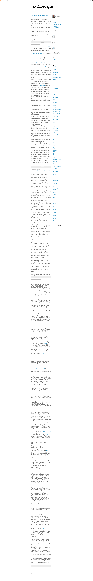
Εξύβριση (54, 118)
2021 (53, 35)
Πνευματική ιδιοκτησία (55, 168)
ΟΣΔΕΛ (53, 162)
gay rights (54, 208)
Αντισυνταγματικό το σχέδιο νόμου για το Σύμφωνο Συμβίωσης (57, 59)
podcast (53, 214)
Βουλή (53, 83)
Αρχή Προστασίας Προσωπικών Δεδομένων (57, 77)
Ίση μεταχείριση (54, 139)
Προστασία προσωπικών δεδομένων (56, 172)
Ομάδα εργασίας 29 (55, 157)
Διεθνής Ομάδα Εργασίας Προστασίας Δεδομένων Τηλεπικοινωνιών (56, 98)
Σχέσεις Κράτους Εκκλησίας (55, 191)
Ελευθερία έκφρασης (55, 115)
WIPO (53, 221)
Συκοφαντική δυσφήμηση (55, 180)
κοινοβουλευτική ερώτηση (42, 85)
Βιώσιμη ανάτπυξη (54, 82)
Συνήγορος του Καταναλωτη (55, 188)
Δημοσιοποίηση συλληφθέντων (56, 88)
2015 (53, 40)
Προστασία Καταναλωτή (55, 171)
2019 (53, 37)
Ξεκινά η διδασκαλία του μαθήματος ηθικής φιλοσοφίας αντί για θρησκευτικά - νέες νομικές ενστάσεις (40, 171)
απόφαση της (38, 66)
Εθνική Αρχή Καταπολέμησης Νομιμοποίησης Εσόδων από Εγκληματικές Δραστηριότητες (57, 108)
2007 (53, 47)
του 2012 (46, 62)
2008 (53, 46)
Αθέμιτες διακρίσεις (55, 66)
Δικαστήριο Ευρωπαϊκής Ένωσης (56, 102)
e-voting (53, 206)
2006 (53, 48)
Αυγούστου (54, 22)
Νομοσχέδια (54, 154)
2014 (53, 41)
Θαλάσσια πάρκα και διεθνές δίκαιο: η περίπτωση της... (57, 24)
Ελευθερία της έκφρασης (55, 116)
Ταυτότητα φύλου (54, 192)
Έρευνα (53, 121)
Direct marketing (54, 203)
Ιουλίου (54, 30)
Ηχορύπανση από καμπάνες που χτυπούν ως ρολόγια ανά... (56, 23)
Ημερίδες (54, 135)
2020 (53, 36)
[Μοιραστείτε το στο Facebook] (43, 42)
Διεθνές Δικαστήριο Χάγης (55, 97)
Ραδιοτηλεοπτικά (54, 175)
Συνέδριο (54, 186)
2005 (53, 49)
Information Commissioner (55, 211)
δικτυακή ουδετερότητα (55, 105)
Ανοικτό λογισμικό (54, 69)
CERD (53, 200)
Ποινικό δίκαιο (54, 169)
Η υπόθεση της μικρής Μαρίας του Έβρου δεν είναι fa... (56, 27)
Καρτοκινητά (54, 141)
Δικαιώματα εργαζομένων (55, 101)
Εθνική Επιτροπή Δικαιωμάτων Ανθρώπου (57, 109)
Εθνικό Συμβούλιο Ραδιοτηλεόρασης (56, 112)
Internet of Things (54, 212)
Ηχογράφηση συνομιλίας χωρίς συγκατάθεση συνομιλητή (56, 55)
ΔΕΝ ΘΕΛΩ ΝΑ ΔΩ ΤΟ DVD (55, 86)
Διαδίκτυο (54, 91)
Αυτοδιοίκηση (54, 79)
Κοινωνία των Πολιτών (55, 145)
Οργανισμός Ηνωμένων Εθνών (56, 161)
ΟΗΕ (53, 156)
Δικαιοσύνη (54, 99)
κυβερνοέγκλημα (54, 147)
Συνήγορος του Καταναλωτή (55, 189)
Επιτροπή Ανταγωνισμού (55, 119)
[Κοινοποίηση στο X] (42, 42)
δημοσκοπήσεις (54, 89)
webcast (53, 220)
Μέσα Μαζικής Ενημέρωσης (55, 150)
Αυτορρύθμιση (54, 80)
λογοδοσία (54, 148)
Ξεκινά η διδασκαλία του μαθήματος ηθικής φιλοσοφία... (56, 26)
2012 (53, 43)
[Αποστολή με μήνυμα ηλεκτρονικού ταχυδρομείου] (41, 42)
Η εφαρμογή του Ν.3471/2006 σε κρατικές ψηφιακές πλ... (56, 28)
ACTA (53, 198)
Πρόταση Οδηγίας (54, 174)
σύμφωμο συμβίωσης (55, 183)
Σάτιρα (53, 177)
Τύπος (53, 195)
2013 (53, 42)
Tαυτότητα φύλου (54, 218)
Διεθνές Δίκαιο (54, 96)
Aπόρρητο (54, 197)
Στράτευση (54, 179)
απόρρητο (54, 75)
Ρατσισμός (54, 176)
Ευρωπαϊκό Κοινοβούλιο (55, 128)
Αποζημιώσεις (54, 74)
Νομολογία (54, 153)
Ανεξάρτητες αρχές (54, 68)
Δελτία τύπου (54, 85)
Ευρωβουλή (54, 122)
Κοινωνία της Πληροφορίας (55, 144)
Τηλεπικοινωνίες (54, 194)
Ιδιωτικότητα (54, 138)
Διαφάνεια (54, 94)
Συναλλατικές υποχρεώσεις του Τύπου (56, 185)
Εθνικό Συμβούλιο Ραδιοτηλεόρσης (56, 113)
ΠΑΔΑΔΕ (54, 164)
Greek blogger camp (55, 209)
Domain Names (54, 204)
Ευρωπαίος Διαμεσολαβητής (55, 130)
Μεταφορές (54, 151)
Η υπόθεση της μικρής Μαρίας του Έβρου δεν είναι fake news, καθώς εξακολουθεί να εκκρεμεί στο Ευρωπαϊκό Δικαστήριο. (41, 282)
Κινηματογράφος (54, 142)
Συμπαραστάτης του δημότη (55, 182)
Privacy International (55, 215)
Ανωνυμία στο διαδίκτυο (55, 72)
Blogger (48, 579)
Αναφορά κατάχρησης (55, 63)
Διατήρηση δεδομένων (55, 93)
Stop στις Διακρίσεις (55, 217)
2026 (53, 21)
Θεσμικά (53, 136)
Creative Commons (55, 201)
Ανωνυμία (54, 71)
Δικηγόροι (54, 104)
